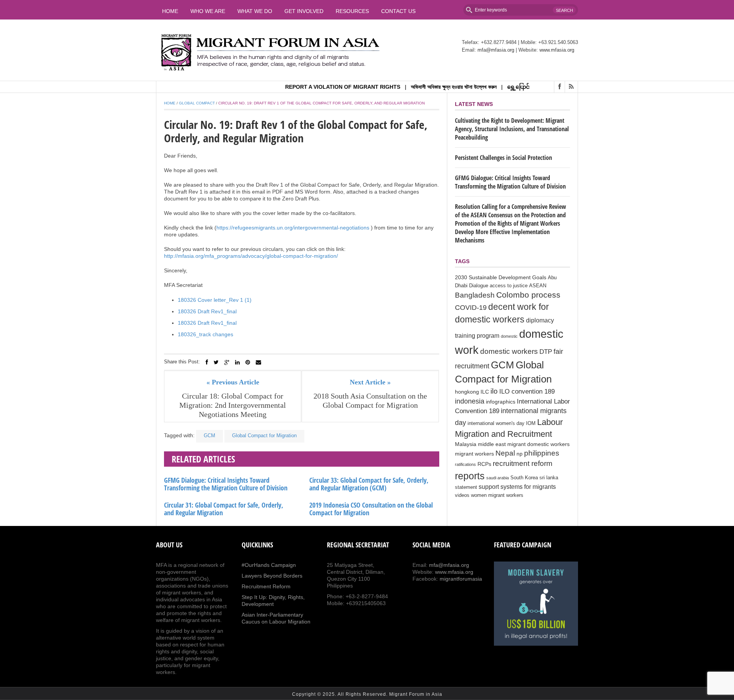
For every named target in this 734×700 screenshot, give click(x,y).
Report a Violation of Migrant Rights (328, 87)
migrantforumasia (461, 579)
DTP (545, 351)
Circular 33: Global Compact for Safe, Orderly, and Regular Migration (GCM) (369, 483)
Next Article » (370, 382)
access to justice (509, 285)
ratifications (465, 464)
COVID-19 (471, 307)
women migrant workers (497, 495)
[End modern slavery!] (536, 604)
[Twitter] (216, 362)
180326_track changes (205, 334)
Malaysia (465, 444)
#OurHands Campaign (269, 565)
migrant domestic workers (538, 444)
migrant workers (474, 454)
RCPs (484, 464)
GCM (209, 435)
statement (466, 487)
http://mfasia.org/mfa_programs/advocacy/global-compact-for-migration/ (251, 256)
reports (470, 475)
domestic (509, 336)
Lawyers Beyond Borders (272, 576)
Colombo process (528, 294)
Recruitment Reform (266, 586)
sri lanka (548, 477)
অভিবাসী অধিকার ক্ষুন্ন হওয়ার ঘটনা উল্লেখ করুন (440, 87)
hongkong (467, 392)
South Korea (524, 477)
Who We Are (207, 11)
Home (170, 11)
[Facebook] (207, 362)
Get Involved (303, 11)
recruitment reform (522, 463)
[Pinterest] (247, 362)
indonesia (469, 401)
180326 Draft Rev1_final (207, 311)
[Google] (226, 362)
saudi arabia (497, 477)
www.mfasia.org (556, 50)
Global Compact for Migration (264, 435)
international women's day (496, 423)
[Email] (258, 362)
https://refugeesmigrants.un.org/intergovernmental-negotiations (292, 228)
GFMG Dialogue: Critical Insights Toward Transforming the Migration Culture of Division (225, 483)
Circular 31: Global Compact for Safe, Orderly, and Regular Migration (223, 508)
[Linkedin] (237, 362)
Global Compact (197, 103)
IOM (531, 423)
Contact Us (398, 11)
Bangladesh (475, 295)
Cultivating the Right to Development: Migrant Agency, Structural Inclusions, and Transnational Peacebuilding (512, 129)
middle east (492, 444)
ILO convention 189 (527, 391)
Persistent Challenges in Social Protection (503, 157)
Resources (352, 11)
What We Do (254, 11)
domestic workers (509, 351)
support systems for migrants (517, 486)
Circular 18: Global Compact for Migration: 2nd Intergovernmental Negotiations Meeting (232, 405)
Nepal (505, 453)
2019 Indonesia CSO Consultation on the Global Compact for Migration (371, 508)
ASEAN (537, 285)
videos (462, 495)
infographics (500, 402)
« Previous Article (232, 382)
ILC (485, 392)
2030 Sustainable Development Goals (500, 277)
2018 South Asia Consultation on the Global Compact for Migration (370, 400)
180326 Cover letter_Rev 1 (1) (215, 300)
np (519, 454)
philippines (541, 453)
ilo (494, 391)
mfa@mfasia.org (495, 50)
